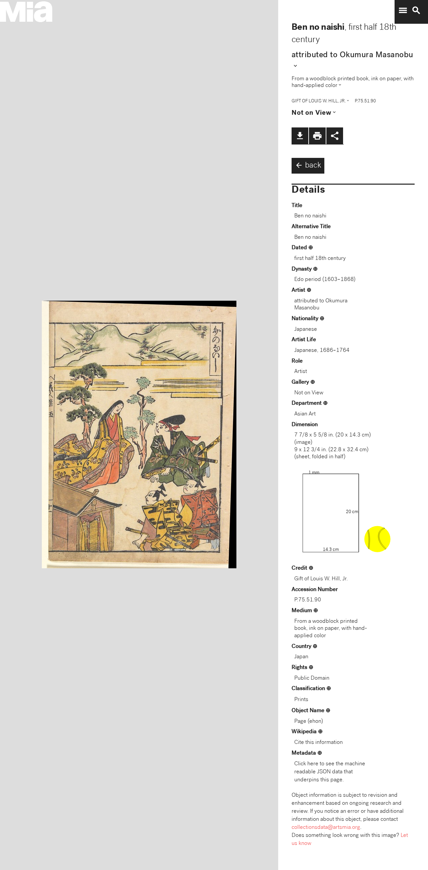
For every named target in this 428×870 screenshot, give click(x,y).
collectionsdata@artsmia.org (326, 828)
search (416, 10)
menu (403, 10)
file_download (300, 136)
